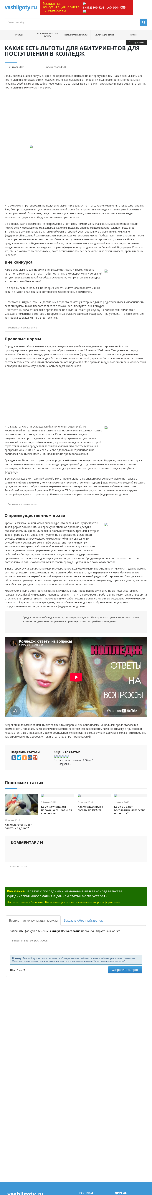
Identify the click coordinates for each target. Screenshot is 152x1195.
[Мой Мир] (30, 757)
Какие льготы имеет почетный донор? (18, 826)
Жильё (133, 35)
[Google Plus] (35, 757)
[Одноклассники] (24, 757)
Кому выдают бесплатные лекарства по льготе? (130, 810)
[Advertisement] (76, 117)
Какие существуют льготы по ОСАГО (90, 808)
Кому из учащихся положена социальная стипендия (56, 810)
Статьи (19, 35)
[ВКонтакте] (13, 757)
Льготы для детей (104, 35)
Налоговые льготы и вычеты (47, 34)
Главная (13, 866)
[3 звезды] (61, 756)
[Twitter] (19, 757)
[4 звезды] (64, 756)
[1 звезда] (55, 756)
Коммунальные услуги (76, 35)
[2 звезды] (58, 756)
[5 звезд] (67, 756)
